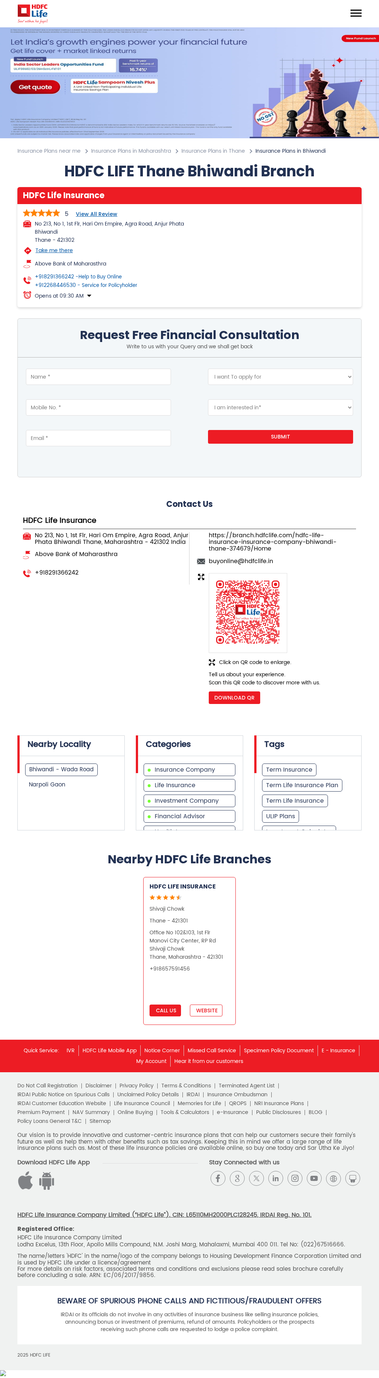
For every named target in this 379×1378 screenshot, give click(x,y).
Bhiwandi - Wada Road (61, 769)
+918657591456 (170, 969)
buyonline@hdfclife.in (241, 561)
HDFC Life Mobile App (110, 1050)
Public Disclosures (278, 1112)
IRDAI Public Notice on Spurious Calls (63, 1094)
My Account (151, 1061)
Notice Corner (162, 1050)
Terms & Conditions (186, 1085)
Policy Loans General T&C (49, 1121)
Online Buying (135, 1112)
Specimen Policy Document (279, 1050)
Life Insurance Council (142, 1103)
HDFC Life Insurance (183, 886)
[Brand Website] (333, 1178)
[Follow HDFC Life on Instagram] (295, 1178)
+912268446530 (86, 285)
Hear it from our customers (208, 1061)
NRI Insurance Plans (279, 1103)
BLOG (315, 1112)
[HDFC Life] (32, 14)
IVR (71, 1050)
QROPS (237, 1103)
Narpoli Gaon (47, 784)
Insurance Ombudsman (237, 1094)
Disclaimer (98, 1085)
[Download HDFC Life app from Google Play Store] (26, 1188)
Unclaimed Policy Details (148, 1094)
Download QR (234, 697)
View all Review (96, 214)
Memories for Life (199, 1103)
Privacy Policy (137, 1085)
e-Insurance (232, 1112)
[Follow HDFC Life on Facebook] (218, 1178)
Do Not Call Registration (47, 1085)
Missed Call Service (212, 1050)
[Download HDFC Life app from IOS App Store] (45, 1188)
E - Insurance (338, 1050)
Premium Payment (41, 1112)
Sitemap (100, 1121)
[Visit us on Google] (237, 1178)
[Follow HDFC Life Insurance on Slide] (353, 1178)
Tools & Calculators (185, 1112)
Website (206, 1010)
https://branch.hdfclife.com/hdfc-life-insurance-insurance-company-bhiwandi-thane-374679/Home (272, 542)
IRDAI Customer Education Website (61, 1103)
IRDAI (193, 1094)
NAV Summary (91, 1112)
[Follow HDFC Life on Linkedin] (276, 1178)
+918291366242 (78, 277)
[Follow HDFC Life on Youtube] (314, 1178)
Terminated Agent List (247, 1085)
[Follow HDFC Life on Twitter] (256, 1178)
